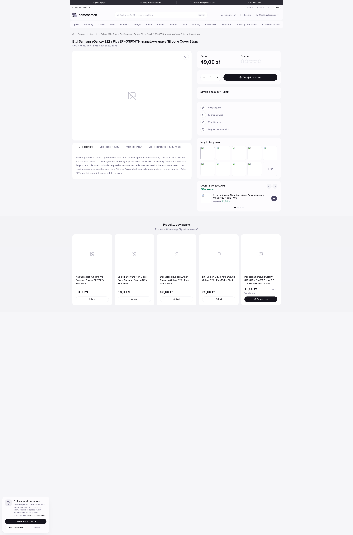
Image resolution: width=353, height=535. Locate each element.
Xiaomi (101, 24)
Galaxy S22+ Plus (109, 34)
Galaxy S (93, 34)
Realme (173, 24)
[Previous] (269, 186)
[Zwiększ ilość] (217, 77)
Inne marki (210, 24)
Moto (112, 24)
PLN (249, 7)
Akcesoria (226, 24)
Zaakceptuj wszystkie (25, 521)
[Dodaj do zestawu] (274, 198)
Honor (149, 24)
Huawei (161, 24)
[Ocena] (251, 61)
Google (137, 24)
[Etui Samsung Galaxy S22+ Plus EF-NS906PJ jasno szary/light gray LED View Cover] (223, 153)
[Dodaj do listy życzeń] (186, 57)
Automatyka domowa (246, 24)
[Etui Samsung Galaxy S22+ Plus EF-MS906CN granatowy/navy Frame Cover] (239, 153)
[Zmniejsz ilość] (204, 77)
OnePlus (124, 24)
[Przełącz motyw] (268, 7)
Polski (259, 7)
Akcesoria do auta (271, 24)
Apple (76, 24)
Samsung (88, 24)
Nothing (196, 24)
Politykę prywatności (36, 515)
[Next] (274, 186)
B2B (277, 7)
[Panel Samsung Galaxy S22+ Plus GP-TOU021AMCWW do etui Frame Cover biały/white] (223, 169)
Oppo (184, 24)
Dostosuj (36, 527)
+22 (270, 169)
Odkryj (92, 299)
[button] (132, 95)
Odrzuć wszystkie (15, 527)
